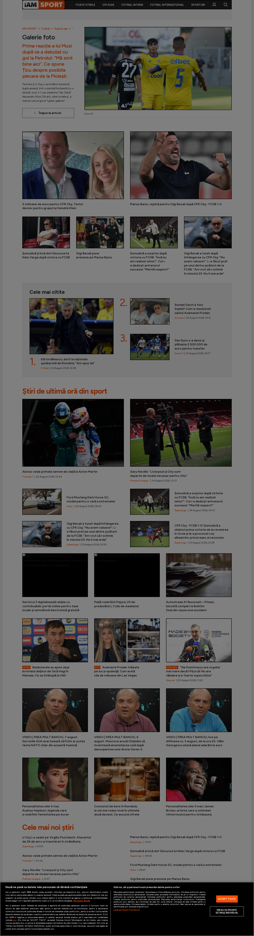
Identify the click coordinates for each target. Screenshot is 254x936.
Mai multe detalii (81, 901)
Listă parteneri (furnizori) (127, 910)
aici (15, 920)
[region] (127, 909)
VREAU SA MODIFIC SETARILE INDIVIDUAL (227, 911)
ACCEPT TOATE (227, 899)
